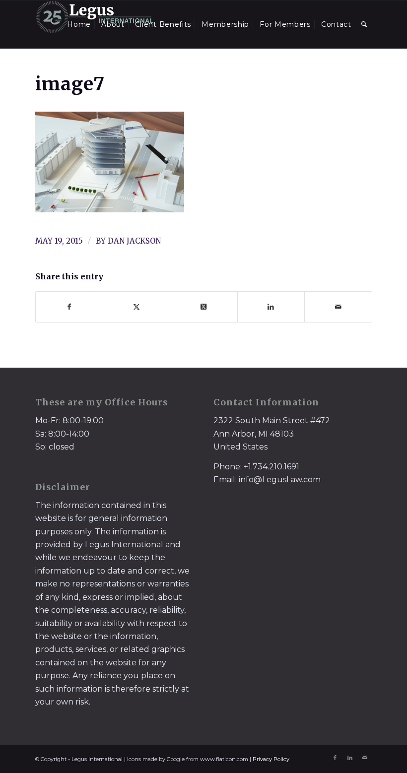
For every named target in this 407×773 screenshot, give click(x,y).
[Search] (364, 24)
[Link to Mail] (364, 757)
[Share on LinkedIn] (271, 307)
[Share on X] (136, 307)
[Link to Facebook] (335, 757)
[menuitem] (79, 24)
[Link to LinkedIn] (349, 757)
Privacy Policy (271, 759)
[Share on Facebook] (69, 307)
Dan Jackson (134, 241)
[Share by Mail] (338, 307)
